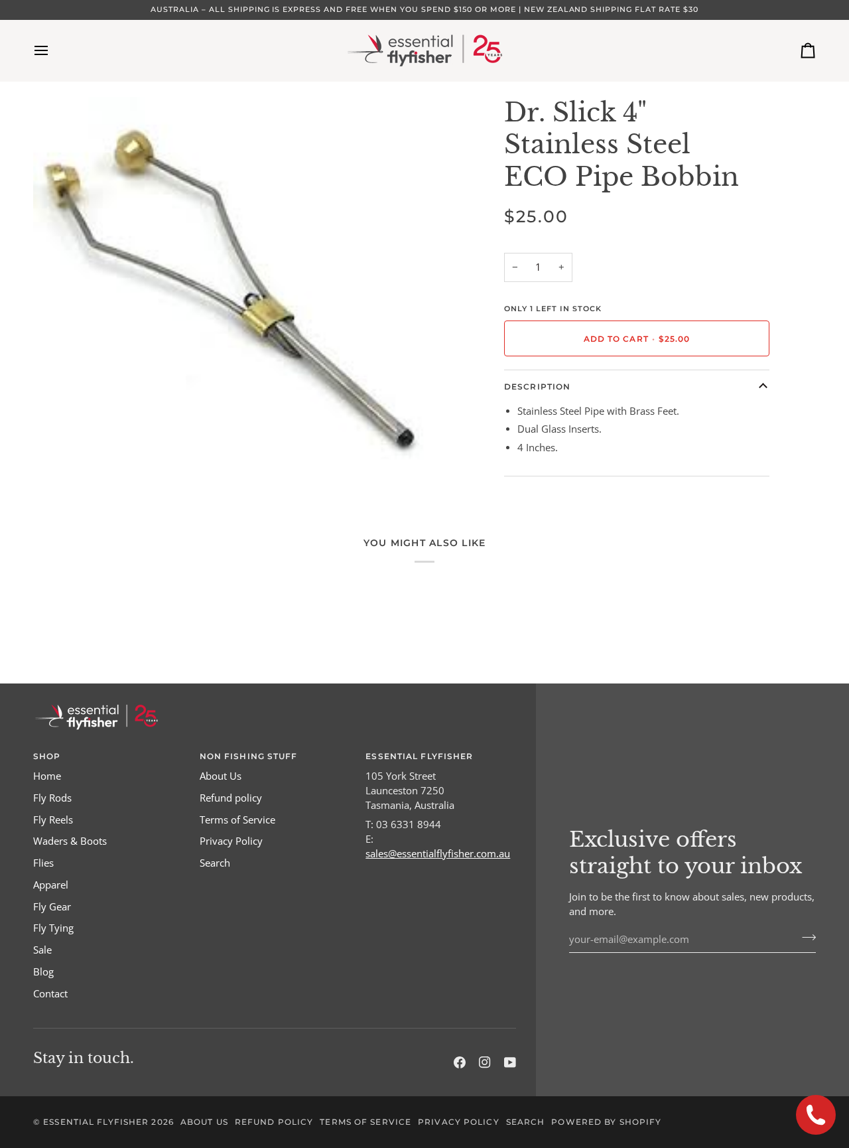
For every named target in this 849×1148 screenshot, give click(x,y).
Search (215, 863)
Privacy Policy (231, 841)
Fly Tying (53, 928)
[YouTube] (510, 1062)
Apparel (50, 885)
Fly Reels (53, 820)
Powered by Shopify (606, 1122)
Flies (43, 863)
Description (537, 387)
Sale (42, 950)
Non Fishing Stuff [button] (249, 756)
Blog (43, 972)
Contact (50, 993)
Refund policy (231, 798)
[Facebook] (460, 1062)
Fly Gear (52, 906)
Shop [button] (46, 756)
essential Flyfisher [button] (419, 756)
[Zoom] (58, 463)
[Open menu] (53, 50)
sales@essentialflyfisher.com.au (437, 853)
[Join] (805, 937)
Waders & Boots (70, 841)
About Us (220, 776)
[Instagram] (485, 1062)
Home (47, 776)
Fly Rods (52, 798)
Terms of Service (237, 820)
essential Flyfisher (96, 1122)
